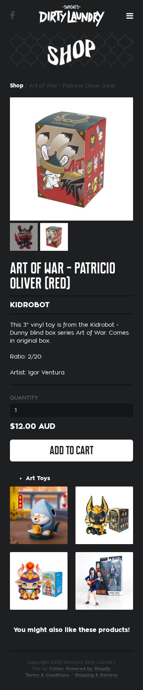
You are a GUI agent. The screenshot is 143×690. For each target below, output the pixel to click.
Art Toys (38, 478)
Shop (16, 85)
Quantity (24, 397)
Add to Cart (71, 450)
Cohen (56, 669)
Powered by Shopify (88, 669)
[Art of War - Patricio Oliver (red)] (71, 159)
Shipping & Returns (96, 675)
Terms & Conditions (47, 675)
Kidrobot (30, 304)
